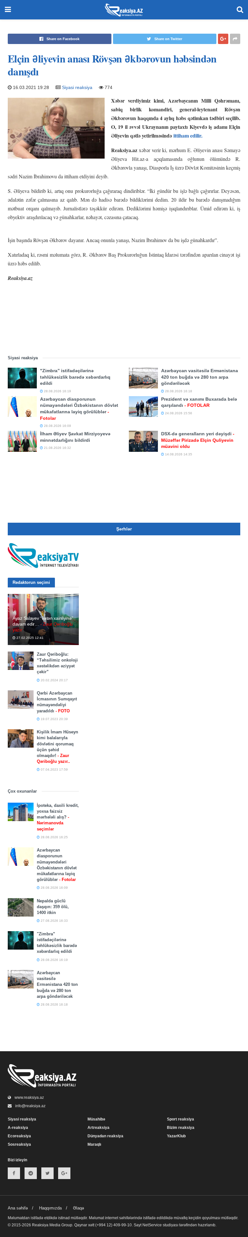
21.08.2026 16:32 (57, 448)
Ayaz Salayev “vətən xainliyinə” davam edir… (43, 624)
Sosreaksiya (19, 1144)
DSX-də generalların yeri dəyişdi (197, 440)
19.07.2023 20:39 (54, 719)
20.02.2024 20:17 (54, 680)
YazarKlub (176, 1136)
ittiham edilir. (188, 135)
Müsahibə (96, 1119)
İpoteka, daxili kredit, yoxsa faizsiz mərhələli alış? (58, 817)
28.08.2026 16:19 (57, 391)
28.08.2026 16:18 (178, 391)
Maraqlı (94, 1144)
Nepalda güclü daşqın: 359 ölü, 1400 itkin (53, 906)
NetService (152, 1225)
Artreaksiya (98, 1127)
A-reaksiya (18, 1127)
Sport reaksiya (180, 1119)
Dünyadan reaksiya (105, 1136)
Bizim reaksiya (180, 1127)
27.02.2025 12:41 (30, 638)
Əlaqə (78, 1208)
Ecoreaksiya (19, 1136)
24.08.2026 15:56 (178, 413)
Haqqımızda (50, 1208)
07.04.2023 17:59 (54, 769)
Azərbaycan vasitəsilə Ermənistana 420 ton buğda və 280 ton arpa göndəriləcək (199, 377)
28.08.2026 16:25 (54, 837)
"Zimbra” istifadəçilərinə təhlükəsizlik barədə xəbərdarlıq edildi (75, 377)
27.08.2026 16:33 (54, 920)
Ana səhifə (18, 1208)
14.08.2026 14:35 (178, 454)
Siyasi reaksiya (77, 87)
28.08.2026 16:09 (57, 426)
